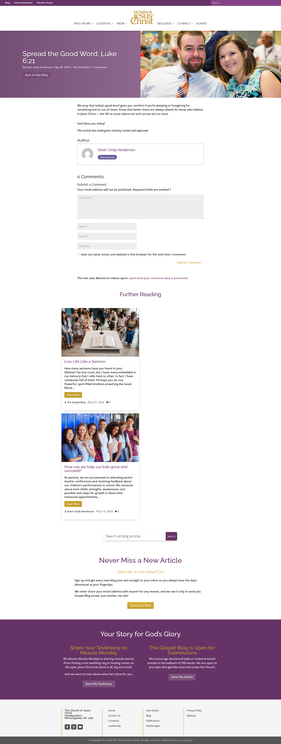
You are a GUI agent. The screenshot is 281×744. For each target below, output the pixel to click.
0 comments (100, 67)
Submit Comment (189, 262)
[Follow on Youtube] (80, 727)
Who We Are (82, 24)
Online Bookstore (23, 2)
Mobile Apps (153, 725)
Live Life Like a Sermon (85, 361)
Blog (7, 2)
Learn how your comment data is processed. (158, 278)
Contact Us (114, 715)
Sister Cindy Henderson (39, 67)
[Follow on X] (73, 727)
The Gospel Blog (76, 402)
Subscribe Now (140, 605)
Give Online (152, 710)
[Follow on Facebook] (67, 727)
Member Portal (45, 2)
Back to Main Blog (36, 75)
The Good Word (81, 67)
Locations (103, 24)
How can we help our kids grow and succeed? (95, 469)
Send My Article (182, 677)
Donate (201, 24)
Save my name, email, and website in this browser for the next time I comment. (133, 254)
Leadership (114, 725)
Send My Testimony (98, 684)
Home (111, 710)
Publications (153, 720)
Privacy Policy (194, 710)
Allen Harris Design (183, 740)
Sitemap (191, 715)
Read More (73, 394)
